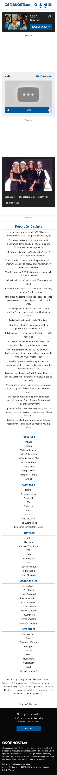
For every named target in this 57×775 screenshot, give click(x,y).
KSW (28, 554)
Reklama (6, 764)
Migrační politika (28, 454)
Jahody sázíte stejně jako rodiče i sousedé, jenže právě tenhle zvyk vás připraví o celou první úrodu (28, 300)
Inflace (28, 441)
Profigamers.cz (20, 682)
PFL (28, 550)
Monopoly (28, 646)
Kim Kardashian (28, 602)
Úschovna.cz (27, 686)
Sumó (28, 562)
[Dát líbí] (15, 110)
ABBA (34, 16)
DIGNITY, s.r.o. (8, 770)
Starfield (28, 498)
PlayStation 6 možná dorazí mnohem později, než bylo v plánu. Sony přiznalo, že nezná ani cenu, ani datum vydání (28, 400)
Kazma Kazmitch (28, 598)
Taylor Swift (29, 614)
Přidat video (45, 76)
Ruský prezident (28, 462)
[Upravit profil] (50, 16)
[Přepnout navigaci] (40, 4)
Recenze (28, 489)
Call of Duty (28, 518)
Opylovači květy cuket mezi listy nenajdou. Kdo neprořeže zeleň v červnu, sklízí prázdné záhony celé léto (28, 412)
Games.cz (28, 485)
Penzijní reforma (28, 474)
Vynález (28, 478)
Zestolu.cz (28, 629)
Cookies (14, 764)
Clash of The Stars (28, 546)
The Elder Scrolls (28, 522)
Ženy (35, 679)
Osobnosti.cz (28, 581)
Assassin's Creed (28, 493)
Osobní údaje (24, 764)
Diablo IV (28, 506)
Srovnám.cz (19, 693)
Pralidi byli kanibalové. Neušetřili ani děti (28, 320)
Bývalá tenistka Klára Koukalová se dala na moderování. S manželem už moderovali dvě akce (28, 424)
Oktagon (28, 541)
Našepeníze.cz (45, 689)
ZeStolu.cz (35, 682)
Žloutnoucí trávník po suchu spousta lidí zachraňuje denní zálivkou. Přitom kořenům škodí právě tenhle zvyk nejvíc (28, 244)
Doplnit (28, 728)
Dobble (28, 650)
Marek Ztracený (28, 610)
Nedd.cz (39, 686)
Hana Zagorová (28, 594)
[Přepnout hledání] (36, 4)
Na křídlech (28, 662)
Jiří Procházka (28, 570)
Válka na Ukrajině (28, 449)
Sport (28, 679)
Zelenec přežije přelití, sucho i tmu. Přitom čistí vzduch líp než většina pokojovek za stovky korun (28, 388)
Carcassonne (28, 633)
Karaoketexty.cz (12, 686)
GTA (28, 502)
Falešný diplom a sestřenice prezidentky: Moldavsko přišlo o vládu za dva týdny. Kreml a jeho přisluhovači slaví (28, 365)
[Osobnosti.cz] (17, 4)
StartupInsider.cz (35, 693)
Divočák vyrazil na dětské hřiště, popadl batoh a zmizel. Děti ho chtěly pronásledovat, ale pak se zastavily (28, 377)
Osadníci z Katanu (28, 642)
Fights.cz (29, 533)
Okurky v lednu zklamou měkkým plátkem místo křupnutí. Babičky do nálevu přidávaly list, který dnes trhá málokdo (28, 264)
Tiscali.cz (28, 437)
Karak (28, 666)
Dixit (28, 654)
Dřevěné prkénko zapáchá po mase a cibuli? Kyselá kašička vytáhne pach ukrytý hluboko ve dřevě (28, 312)
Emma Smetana (28, 618)
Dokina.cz (20, 689)
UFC (28, 537)
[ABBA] (16, 21)
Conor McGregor (28, 574)
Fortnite (28, 514)
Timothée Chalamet (28, 622)
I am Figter (28, 558)
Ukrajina (28, 445)
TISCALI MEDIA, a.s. (29, 767)
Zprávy (20, 679)
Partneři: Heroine (28, 704)
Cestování (44, 679)
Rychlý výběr (40, 26)
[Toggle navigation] (50, 4)
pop (38, 20)
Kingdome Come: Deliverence (28, 526)
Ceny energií (28, 466)
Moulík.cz (49, 686)
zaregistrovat (33, 718)
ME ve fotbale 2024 (28, 458)
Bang (28, 638)
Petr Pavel (28, 590)
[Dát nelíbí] (41, 110)
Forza (28, 510)
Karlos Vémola (28, 566)
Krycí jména (28, 658)
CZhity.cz (31, 689)
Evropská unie (28, 470)
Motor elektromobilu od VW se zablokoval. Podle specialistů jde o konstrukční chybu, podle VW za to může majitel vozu (28, 353)
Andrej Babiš (28, 585)
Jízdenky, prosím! (28, 670)
